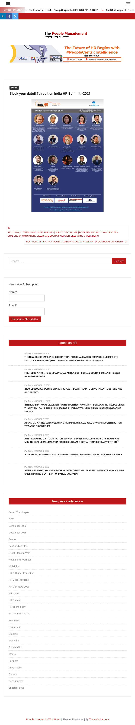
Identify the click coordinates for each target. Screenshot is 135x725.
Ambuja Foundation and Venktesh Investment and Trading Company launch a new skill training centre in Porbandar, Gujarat (74, 472)
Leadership (15, 627)
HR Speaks (15, 600)
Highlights (14, 566)
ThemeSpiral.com (99, 719)
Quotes (13, 674)
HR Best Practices (19, 579)
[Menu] (7, 3)
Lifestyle (13, 633)
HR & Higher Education (21, 573)
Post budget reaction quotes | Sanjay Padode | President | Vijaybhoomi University (74, 241)
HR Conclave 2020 (19, 586)
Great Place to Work (20, 552)
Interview (14, 620)
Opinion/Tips (15, 647)
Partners (13, 660)
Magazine (14, 640)
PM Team (28, 353)
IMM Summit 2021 (19, 613)
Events (14, 87)
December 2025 (18, 532)
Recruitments (16, 681)
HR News (14, 593)
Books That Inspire (19, 512)
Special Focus (16, 687)
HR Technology (17, 606)
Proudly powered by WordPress (43, 719)
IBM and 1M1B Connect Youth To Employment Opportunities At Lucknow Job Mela (73, 454)
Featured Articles (18, 546)
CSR (11, 519)
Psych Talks (15, 667)
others (12, 654)
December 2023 (18, 525)
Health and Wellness (20, 559)
